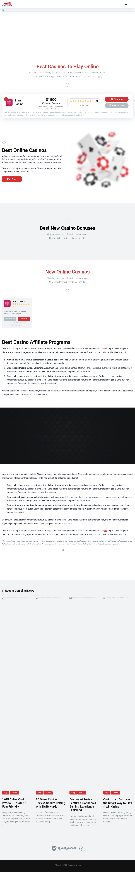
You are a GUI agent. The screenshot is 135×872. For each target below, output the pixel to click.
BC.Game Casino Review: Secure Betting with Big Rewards (50, 803)
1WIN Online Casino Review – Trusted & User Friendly (14, 803)
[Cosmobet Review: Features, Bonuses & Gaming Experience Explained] (84, 696)
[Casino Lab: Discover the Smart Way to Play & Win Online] (118, 696)
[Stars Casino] (9, 105)
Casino (14, 793)
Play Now (118, 99)
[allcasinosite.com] (8, 4)
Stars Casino (19, 102)
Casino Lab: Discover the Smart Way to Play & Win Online (117, 803)
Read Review (118, 105)
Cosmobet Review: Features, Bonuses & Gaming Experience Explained (82, 805)
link (105, 348)
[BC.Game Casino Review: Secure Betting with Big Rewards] (51, 696)
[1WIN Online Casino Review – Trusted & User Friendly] (17, 696)
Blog (5, 793)
